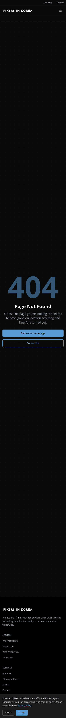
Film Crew (7, 657)
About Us (47, 3)
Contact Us (33, 343)
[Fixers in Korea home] (18, 11)
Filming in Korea (10, 679)
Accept (21, 712)
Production (8, 646)
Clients (6, 684)
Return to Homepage (33, 333)
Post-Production (10, 651)
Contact (60, 3)
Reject (8, 712)
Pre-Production (10, 640)
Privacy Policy (24, 705)
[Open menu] (60, 11)
